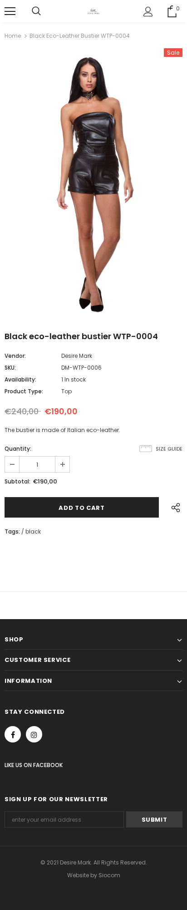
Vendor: (15, 356)
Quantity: (18, 448)
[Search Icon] (36, 11)
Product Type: (24, 391)
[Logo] (93, 10)
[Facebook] (13, 734)
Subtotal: (17, 481)
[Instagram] (34, 734)
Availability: (20, 379)
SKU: (10, 367)
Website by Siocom (93, 875)
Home (13, 36)
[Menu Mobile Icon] (10, 11)
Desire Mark (76, 356)
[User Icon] (148, 11)
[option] (93, 182)
